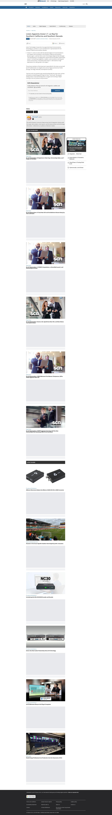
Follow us (55, 43)
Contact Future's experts (46, 801)
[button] (85, 4)
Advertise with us (45, 804)
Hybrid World (53, 26)
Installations (45, 7)
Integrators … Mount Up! (75, 153)
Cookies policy (74, 801)
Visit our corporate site (73, 792)
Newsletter (72, 7)
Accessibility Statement (31, 804)
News (28, 38)
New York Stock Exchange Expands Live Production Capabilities (75, 149)
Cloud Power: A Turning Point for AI (76, 163)
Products (31, 7)
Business (38, 7)
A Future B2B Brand (45, 807)
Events (51, 7)
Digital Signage (42, 26)
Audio (34, 26)
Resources (57, 7)
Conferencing (62, 26)
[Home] (42, 1)
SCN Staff (33, 38)
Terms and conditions (31, 801)
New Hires (34, 30)
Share (29, 43)
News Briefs (29, 112)
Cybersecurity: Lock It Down (76, 167)
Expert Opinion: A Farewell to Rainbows (76, 158)
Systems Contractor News (42, 38)
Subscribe (65, 7)
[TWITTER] (33, 119)
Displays (71, 26)
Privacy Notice (33, 98)
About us (58, 804)
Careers (28, 807)
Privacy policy (59, 801)
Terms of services (44, 97)
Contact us (73, 804)
